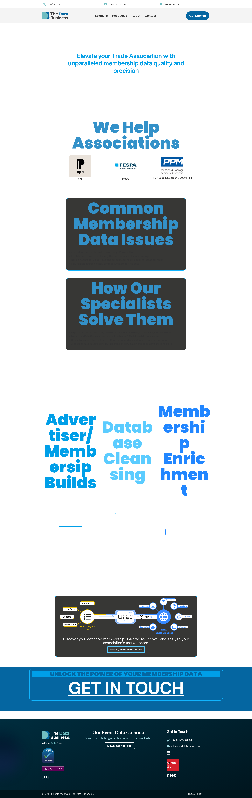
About (136, 15)
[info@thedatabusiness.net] (105, 4)
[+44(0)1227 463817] (45, 4)
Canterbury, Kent (172, 4)
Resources (119, 15)
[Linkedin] (168, 753)
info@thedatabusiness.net (119, 4)
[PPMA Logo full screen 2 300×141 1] (172, 165)
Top (245, 791)
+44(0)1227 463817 (57, 4)
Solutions (101, 15)
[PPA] (80, 166)
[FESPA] (126, 166)
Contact (150, 15)
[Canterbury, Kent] (161, 4)
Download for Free (119, 745)
